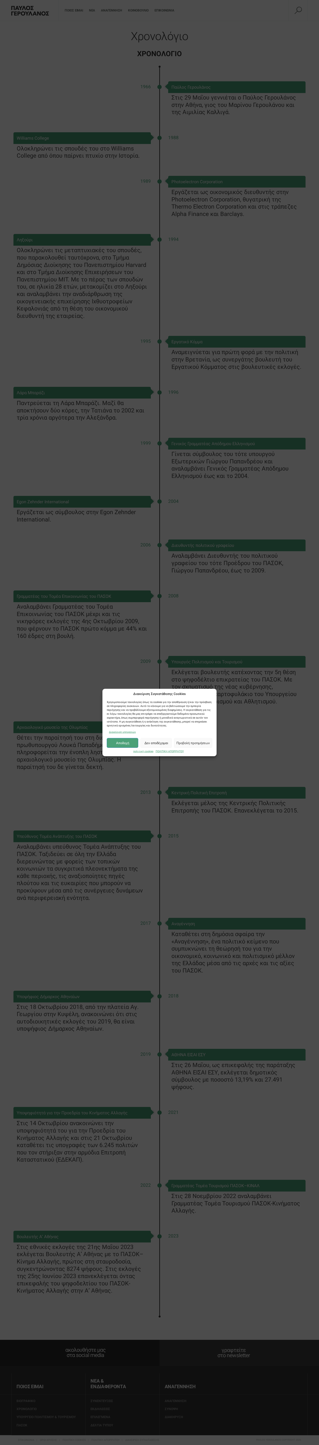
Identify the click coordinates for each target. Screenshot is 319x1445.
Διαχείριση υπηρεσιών (122, 732)
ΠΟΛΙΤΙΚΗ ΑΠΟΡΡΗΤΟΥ (170, 751)
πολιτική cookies (143, 751)
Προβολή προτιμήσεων (193, 743)
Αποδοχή (122, 743)
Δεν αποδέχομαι (156, 743)
